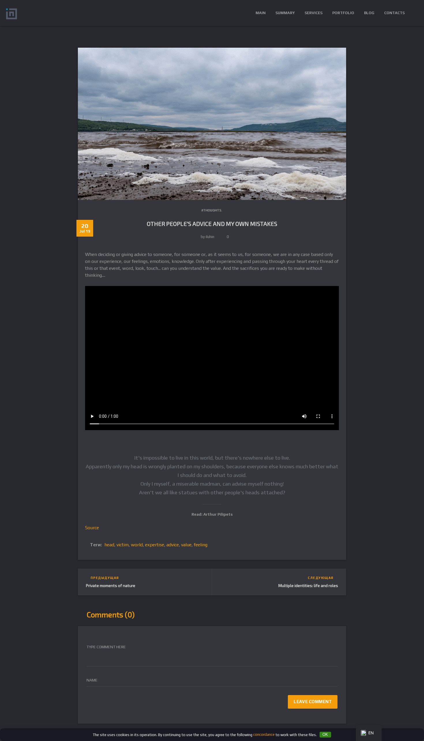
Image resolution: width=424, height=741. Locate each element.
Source (92, 527)
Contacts (394, 13)
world (137, 544)
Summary (285, 13)
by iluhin (207, 237)
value (186, 544)
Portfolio (343, 13)
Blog (369, 13)
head (109, 544)
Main (261, 13)
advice (172, 544)
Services (313, 13)
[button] (413, 13)
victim (123, 544)
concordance (264, 734)
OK (325, 734)
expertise (154, 544)
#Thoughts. (211, 210)
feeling (200, 544)
